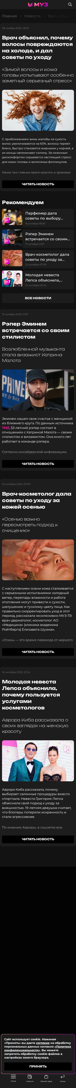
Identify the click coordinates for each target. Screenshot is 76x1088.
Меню (13, 1081)
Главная (9, 16)
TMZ (5, 428)
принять (38, 1066)
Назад (62, 1081)
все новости (38, 298)
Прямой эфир (46, 1081)
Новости (30, 1081)
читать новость (38, 184)
